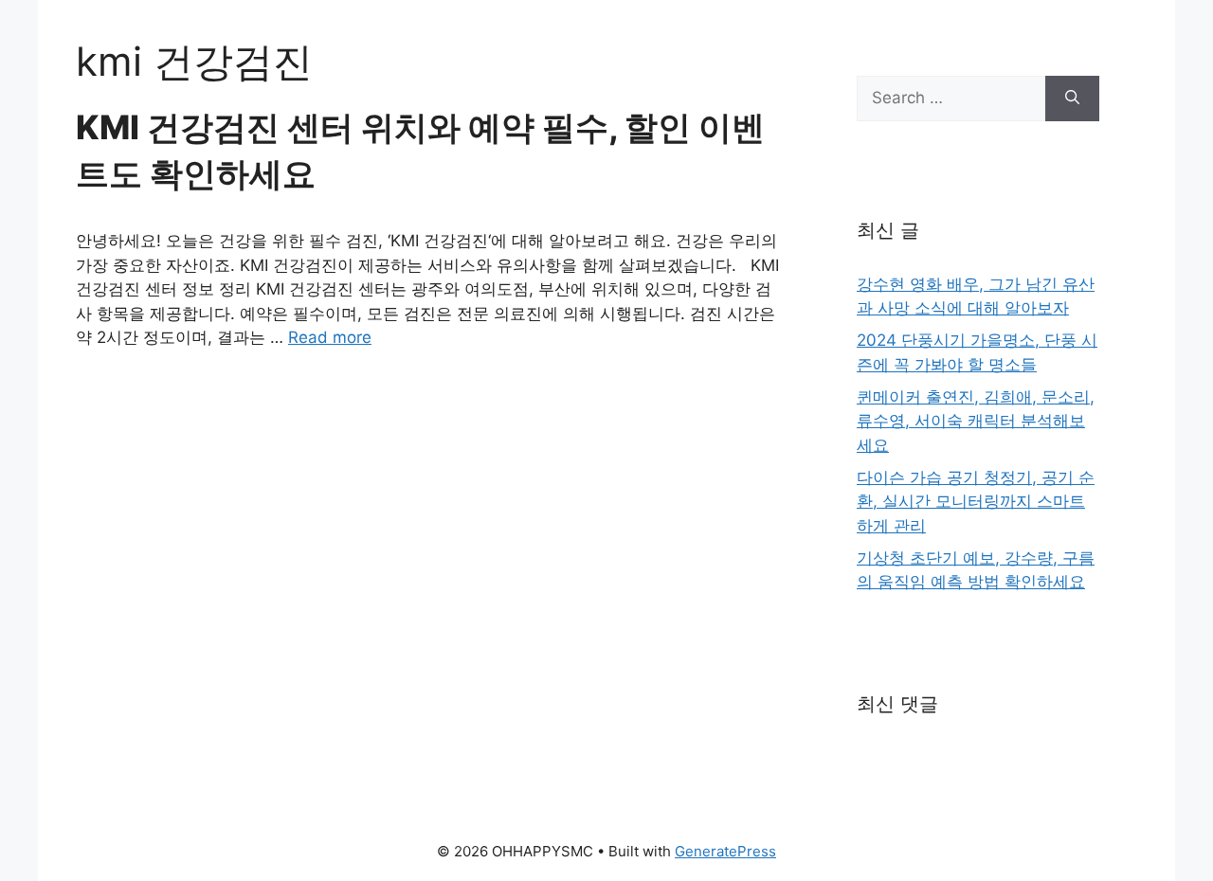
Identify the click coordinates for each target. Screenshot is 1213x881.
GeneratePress (725, 851)
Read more (329, 337)
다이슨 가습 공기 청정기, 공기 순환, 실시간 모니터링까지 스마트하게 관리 (976, 501)
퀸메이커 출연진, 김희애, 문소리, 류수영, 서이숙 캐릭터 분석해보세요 (976, 421)
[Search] (1072, 98)
